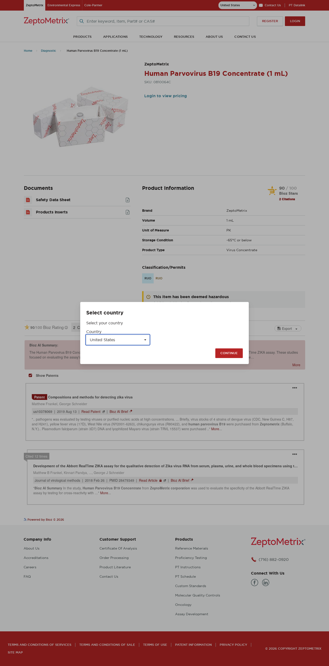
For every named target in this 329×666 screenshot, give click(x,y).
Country (93, 331)
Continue (229, 353)
